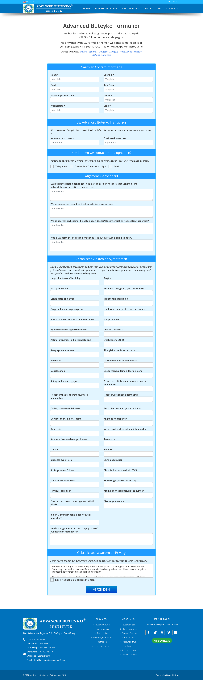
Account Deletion (129, 654)
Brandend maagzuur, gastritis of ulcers (125, 288)
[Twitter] (155, 632)
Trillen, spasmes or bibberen (66, 408)
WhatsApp (31, 656)
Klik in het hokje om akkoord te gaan (75, 579)
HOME (86, 8)
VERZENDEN (101, 589)
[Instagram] (175, 632)
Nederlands (126, 51)
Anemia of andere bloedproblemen (69, 439)
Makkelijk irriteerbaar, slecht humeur (124, 490)
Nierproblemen (112, 319)
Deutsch (103, 51)
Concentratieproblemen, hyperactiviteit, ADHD (73, 503)
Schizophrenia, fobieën (63, 470)
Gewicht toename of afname (66, 418)
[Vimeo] (168, 632)
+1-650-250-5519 (45, 651)
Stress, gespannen (114, 501)
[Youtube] (161, 632)
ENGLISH (29, 2)
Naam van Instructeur (62, 138)
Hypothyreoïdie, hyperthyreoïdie (69, 329)
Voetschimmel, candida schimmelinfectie (72, 319)
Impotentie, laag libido (116, 298)
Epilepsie (108, 449)
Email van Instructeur (115, 138)
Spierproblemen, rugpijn (64, 381)
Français (113, 51)
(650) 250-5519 (38, 639)
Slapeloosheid (58, 370)
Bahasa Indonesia (101, 54)
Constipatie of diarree (62, 298)
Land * (107, 105)
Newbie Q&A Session (102, 637)
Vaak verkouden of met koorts (120, 360)
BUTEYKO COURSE (106, 8)
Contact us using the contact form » (162, 624)
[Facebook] (148, 632)
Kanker (54, 449)
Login (129, 646)
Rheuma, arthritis (113, 329)
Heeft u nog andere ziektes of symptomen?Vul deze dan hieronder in (74, 530)
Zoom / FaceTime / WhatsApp (90, 166)
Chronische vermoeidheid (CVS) (121, 470)
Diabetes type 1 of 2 (61, 459)
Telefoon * (110, 85)
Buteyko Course (103, 624)
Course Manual (102, 629)
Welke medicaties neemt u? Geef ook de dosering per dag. (82, 204)
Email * (54, 85)
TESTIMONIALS (131, 8)
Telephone (61, 166)
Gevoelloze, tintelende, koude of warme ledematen (125, 383)
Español (93, 51)
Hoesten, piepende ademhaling (121, 394)
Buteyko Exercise (129, 633)
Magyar (137, 51)
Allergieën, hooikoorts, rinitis (119, 350)
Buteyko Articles (129, 629)
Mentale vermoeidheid (63, 480)
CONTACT (172, 8)
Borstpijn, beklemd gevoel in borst (122, 408)
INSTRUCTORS (153, 8)
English (83, 51)
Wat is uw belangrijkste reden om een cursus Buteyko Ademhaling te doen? (91, 237)
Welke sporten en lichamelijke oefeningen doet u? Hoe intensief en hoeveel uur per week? (100, 220)
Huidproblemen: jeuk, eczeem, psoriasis (125, 309)
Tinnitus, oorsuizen (61, 490)
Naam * (54, 74)
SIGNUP (176, 2)
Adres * (108, 95)
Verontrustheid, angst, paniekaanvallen (125, 429)
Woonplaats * (58, 105)
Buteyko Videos (129, 624)
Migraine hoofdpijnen (115, 418)
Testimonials (102, 633)
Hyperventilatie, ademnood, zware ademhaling (69, 396)
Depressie (56, 429)
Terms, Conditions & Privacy (168, 675)
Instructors (102, 641)
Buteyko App (129, 637)
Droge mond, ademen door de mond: (123, 370)
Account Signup (129, 641)
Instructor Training (102, 646)
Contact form (44, 656)
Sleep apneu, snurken (62, 350)
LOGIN (168, 2)
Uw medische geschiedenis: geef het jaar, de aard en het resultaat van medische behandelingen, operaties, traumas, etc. (94, 185)
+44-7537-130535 (47, 647)
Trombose (109, 439)
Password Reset (129, 650)
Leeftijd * (109, 74)
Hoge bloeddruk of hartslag (65, 278)
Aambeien (56, 360)
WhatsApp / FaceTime (62, 95)
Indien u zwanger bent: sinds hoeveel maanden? (71, 516)
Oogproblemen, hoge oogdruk (67, 309)
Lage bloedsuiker (113, 459)
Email (116, 166)
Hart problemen (59, 288)
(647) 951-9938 (41, 643)
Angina (107, 278)
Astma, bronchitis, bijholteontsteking (71, 339)
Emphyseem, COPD (114, 339)
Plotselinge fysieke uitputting (120, 480)
